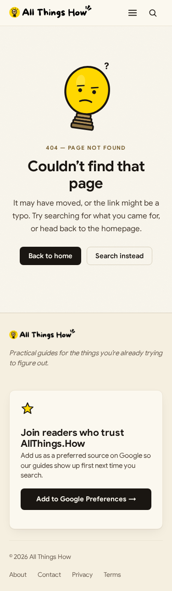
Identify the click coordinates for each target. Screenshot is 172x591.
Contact (49, 574)
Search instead (119, 256)
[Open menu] (132, 13)
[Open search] (153, 13)
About (18, 574)
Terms (112, 574)
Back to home (50, 256)
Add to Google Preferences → (86, 499)
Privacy (82, 574)
